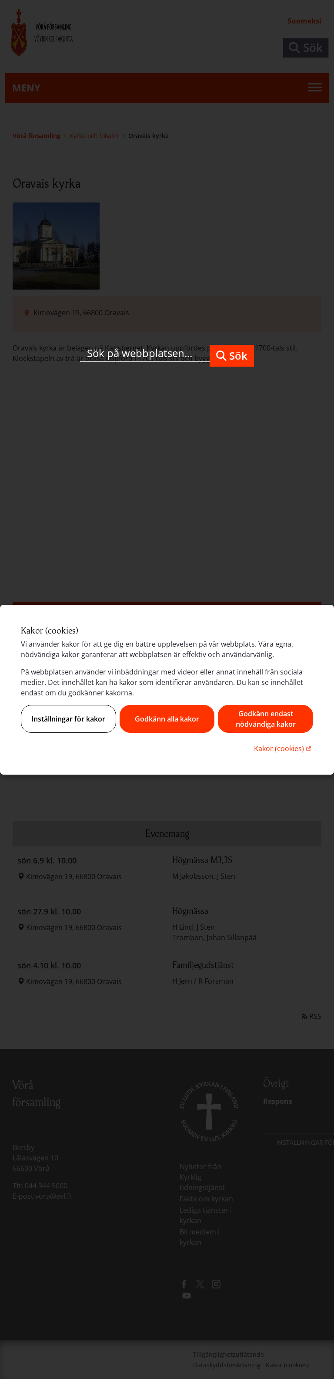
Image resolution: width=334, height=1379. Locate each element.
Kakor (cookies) (283, 748)
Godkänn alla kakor (167, 719)
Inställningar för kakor (68, 719)
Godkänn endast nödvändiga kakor (266, 719)
